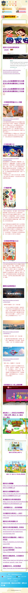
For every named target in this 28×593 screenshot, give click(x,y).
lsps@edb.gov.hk (16, 578)
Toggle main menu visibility (26, 1)
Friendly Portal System (15, 590)
